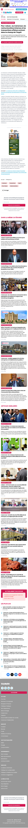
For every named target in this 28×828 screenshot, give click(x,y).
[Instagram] (19, 674)
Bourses (3, 729)
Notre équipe (4, 786)
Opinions (3, 715)
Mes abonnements (6, 756)
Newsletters (4, 759)
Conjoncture (4, 713)
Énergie (3, 745)
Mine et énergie (5, 710)
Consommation (5, 747)
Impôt (19, 183)
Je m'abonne (19, 12)
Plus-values (4, 186)
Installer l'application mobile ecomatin (13, 42)
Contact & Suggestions (7, 775)
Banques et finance (6, 704)
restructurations (14, 186)
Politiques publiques (6, 706)
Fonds (2, 731)
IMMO (2, 743)
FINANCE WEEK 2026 (21, 9)
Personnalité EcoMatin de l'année (9, 717)
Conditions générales (6, 768)
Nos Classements (5, 708)
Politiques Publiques (9, 179)
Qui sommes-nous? (6, 781)
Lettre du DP (4, 788)
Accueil (2, 179)
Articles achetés (5, 761)
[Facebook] (8, 674)
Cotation (3, 726)
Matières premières (6, 733)
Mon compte (4, 754)
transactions (12, 183)
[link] (14, 142)
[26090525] (14, 59)
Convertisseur (4, 736)
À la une (3, 699)
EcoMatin (20, 49)
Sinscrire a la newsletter (14, 205)
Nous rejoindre (5, 784)
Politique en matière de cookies (9, 772)
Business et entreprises (7, 701)
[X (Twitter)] (12, 674)
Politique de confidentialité (8, 770)
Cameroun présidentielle (7, 720)
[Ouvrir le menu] (2, 12)
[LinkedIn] (16, 674)
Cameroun (4, 183)
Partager (6, 190)
